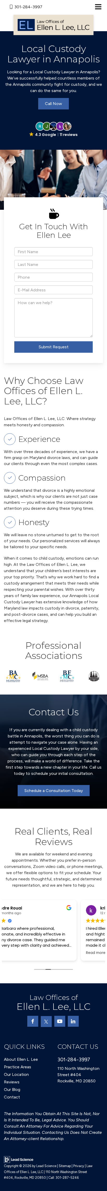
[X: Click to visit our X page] (46, 1021)
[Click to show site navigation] (98, 7)
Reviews (11, 1081)
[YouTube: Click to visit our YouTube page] (60, 1021)
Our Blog (12, 1089)
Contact (12, 1097)
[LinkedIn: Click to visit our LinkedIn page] (73, 1021)
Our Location (16, 1074)
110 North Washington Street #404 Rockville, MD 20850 (78, 1074)
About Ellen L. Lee (21, 1059)
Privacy (78, 1166)
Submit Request (54, 346)
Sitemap (65, 1166)
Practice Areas (17, 1066)
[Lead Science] (18, 1159)
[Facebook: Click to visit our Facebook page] (32, 1021)
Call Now (53, 103)
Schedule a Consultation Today (53, 790)
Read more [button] (19, 953)
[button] (54, 129)
